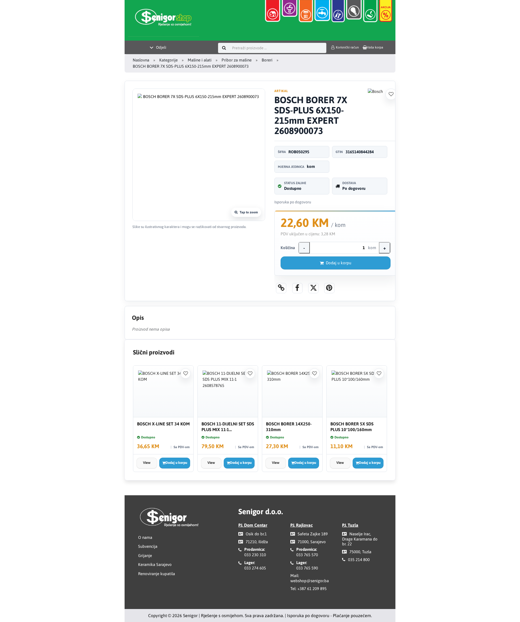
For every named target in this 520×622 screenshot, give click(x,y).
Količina (288, 247)
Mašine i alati (200, 60)
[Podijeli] (297, 288)
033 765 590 (307, 568)
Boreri (267, 60)
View (147, 463)
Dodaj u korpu (338, 262)
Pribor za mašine (237, 60)
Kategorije (168, 60)
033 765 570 (307, 554)
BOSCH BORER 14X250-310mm (289, 426)
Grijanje (145, 555)
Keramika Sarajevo (155, 564)
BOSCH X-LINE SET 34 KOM (163, 423)
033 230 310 (255, 554)
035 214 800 (359, 559)
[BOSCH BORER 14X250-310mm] (292, 391)
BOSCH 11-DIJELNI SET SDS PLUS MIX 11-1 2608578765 (228, 426)
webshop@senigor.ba (309, 580)
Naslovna (141, 60)
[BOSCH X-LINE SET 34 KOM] (163, 391)
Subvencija (147, 546)
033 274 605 (255, 568)
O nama (145, 537)
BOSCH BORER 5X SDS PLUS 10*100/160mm (351, 426)
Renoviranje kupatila (156, 573)
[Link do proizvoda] (281, 288)
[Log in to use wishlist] (391, 94)
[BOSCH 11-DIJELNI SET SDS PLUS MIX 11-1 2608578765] (228, 391)
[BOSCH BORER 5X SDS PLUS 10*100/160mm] (357, 391)
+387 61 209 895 (312, 588)
